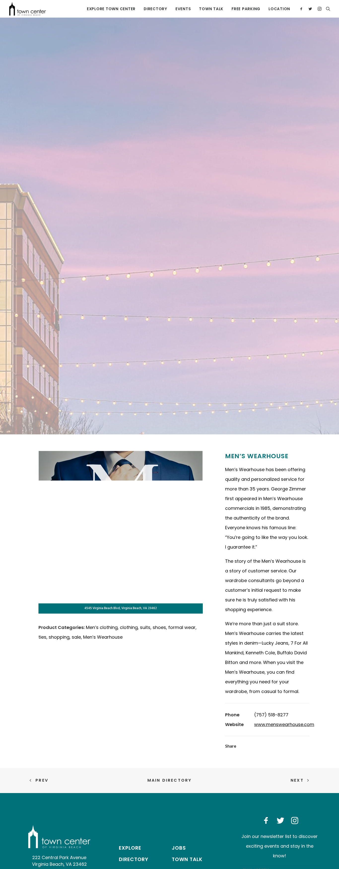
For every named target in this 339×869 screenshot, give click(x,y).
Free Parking (246, 8)
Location (279, 8)
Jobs (179, 847)
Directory (155, 8)
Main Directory (169, 780)
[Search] (327, 8)
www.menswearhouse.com (284, 724)
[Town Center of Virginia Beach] (27, 8)
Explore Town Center (111, 8)
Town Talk (211, 8)
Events (183, 8)
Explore (130, 847)
